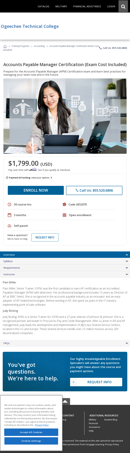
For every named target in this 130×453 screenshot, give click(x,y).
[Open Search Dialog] (123, 6)
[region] (31, 423)
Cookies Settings (31, 440)
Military (92, 419)
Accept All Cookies (31, 432)
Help (91, 430)
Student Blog (110, 419)
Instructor (9, 274)
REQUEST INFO (45, 237)
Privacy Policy (112, 444)
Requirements (11, 267)
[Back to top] (65, 414)
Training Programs (20, 46)
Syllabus (8, 261)
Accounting (39, 46)
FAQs (6, 343)
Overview (9, 254)
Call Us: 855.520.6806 (113, 48)
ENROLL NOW (36, 190)
